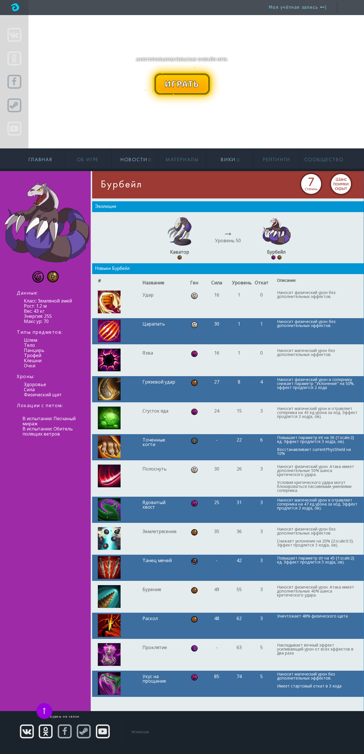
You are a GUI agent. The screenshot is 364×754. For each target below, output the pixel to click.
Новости (134, 160)
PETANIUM (140, 732)
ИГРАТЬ (182, 83)
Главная (40, 160)
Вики (229, 160)
